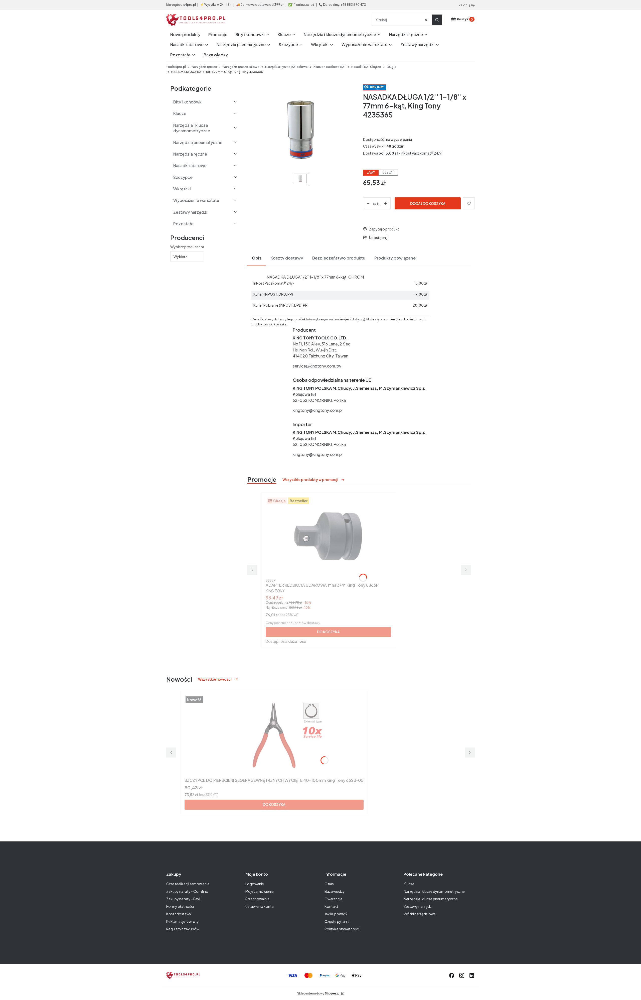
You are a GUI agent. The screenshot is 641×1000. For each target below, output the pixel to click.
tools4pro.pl (176, 67)
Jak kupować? (336, 914)
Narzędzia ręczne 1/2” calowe (286, 67)
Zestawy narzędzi (418, 906)
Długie (391, 67)
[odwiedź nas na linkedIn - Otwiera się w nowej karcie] (472, 975)
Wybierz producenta (187, 246)
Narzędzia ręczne (204, 67)
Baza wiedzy (335, 891)
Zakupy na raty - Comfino (187, 891)
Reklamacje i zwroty (182, 921)
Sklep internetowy (318, 993)
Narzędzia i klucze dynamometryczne (434, 891)
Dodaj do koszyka (427, 203)
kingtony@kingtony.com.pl (318, 410)
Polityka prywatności (342, 929)
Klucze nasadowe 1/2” (329, 67)
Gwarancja (333, 899)
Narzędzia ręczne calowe (241, 67)
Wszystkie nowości (215, 679)
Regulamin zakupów (182, 929)
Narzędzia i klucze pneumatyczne (431, 899)
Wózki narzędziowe (420, 914)
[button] (437, 20)
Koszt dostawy (178, 914)
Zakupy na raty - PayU (184, 899)
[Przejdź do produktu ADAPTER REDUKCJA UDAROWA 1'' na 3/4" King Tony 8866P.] (328, 536)
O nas (329, 884)
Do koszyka (328, 632)
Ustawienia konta (259, 906)
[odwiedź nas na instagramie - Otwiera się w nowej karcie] (462, 975)
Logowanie (254, 884)
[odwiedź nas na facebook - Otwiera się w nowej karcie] (452, 975)
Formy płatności (180, 906)
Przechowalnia (257, 899)
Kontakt (331, 906)
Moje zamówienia (259, 891)
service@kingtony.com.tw (317, 365)
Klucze (409, 884)
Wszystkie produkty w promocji (310, 479)
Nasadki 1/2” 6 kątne (366, 67)
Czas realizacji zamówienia (187, 884)
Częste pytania (337, 921)
